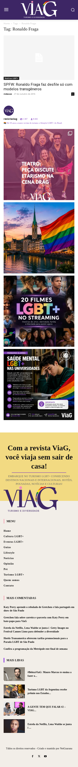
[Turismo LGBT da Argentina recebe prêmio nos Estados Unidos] (14, 691)
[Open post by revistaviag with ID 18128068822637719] (39, 164)
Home (7, 23)
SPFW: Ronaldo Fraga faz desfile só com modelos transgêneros (38, 86)
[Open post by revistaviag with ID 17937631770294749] (39, 311)
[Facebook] (32, 756)
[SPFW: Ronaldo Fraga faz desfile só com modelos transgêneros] (39, 57)
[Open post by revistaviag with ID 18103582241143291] (39, 237)
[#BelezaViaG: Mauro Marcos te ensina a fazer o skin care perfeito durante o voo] (14, 674)
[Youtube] (45, 756)
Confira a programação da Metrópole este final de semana (35, 649)
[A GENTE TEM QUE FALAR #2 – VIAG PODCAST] (14, 709)
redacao (8, 93)
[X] (39, 756)
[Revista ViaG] (39, 9)
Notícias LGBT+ (11, 78)
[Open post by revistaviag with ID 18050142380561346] (39, 384)
